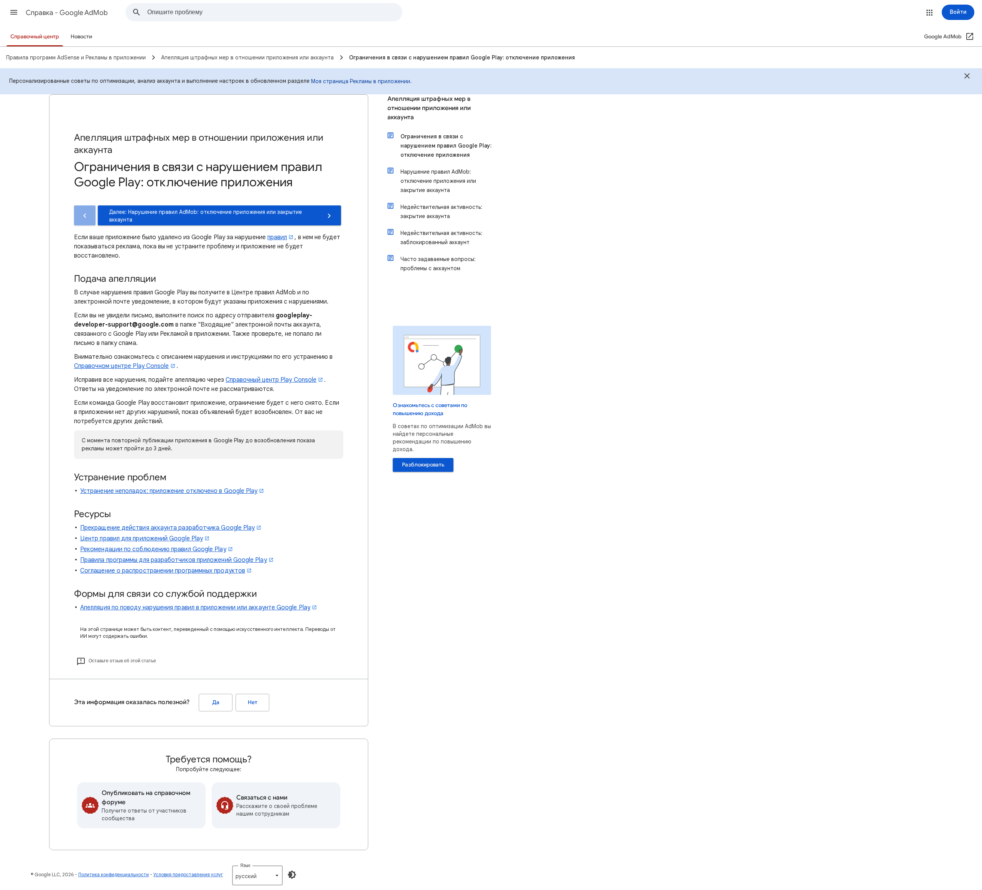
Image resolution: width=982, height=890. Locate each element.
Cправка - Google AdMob (67, 12)
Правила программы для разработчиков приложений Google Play (173, 560)
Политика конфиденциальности (113, 874)
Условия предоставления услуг (188, 874)
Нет (252, 702)
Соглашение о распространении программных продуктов (162, 571)
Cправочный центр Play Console (271, 380)
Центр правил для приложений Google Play (141, 538)
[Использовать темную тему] (292, 874)
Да (215, 702)
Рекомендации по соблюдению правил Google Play (153, 549)
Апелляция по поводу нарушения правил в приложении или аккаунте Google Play (195, 607)
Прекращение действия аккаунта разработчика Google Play (167, 528)
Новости (81, 36)
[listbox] (257, 875)
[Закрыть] (967, 77)
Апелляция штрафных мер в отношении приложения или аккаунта (429, 108)
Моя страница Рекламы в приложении (360, 81)
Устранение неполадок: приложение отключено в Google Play (168, 491)
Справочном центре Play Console (121, 366)
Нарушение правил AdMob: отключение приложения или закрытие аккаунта (438, 181)
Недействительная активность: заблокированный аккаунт (441, 238)
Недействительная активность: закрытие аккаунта (441, 212)
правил (277, 237)
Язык (245, 865)
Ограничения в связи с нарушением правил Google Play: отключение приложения (445, 145)
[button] (14, 12)
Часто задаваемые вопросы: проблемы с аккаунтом (438, 264)
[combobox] (274, 12)
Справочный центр (34, 36)
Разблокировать (423, 464)
